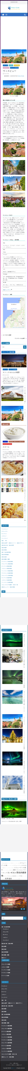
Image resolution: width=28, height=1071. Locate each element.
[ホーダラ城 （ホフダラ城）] (12, 395)
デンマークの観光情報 (6, 566)
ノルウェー (4, 536)
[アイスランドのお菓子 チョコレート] (12, 490)
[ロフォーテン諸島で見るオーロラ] (12, 763)
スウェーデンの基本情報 (7, 575)
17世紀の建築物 (4, 863)
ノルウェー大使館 (5, 967)
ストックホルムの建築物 (9, 876)
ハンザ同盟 (19, 876)
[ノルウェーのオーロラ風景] (12, 679)
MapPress (14, 327)
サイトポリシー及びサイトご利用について (14, 1064)
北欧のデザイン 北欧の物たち (24, 659)
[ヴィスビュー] (12, 413)
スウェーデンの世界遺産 (20, 865)
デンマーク (4, 533)
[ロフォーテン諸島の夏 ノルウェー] (12, 701)
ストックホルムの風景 (11, 372)
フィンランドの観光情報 (7, 570)
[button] (14, 312)
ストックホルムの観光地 (8, 870)
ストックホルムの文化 (9, 867)
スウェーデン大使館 (5, 964)
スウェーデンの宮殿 (16, 878)
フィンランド (4, 538)
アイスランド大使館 (5, 972)
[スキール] (14, 427)
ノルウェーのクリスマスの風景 (24, 739)
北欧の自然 (4, 557)
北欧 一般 (4, 540)
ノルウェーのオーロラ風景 (24, 679)
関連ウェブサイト (7, 289)
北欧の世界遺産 (16, 65)
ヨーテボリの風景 (7, 335)
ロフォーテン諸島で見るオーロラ (24, 762)
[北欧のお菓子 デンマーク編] (12, 512)
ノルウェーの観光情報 (6, 568)
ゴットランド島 (10, 865)
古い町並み (11, 873)
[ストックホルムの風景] (14, 355)
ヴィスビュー (24, 413)
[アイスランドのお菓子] (12, 469)
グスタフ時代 (10, 863)
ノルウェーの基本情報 (6, 580)
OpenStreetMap (22, 327)
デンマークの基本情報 (6, 577)
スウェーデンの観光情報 (14, 67)
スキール (6, 447)
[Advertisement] (14, 35)
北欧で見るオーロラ (24, 640)
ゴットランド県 (16, 863)
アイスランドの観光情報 (7, 561)
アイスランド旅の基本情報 (24, 785)
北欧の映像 (4, 550)
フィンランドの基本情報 (7, 582)
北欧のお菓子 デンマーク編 (24, 512)
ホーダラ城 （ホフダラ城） (24, 395)
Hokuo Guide (6, 73)
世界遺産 (8, 879)
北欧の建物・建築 (6, 67)
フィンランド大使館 (5, 969)
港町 (14, 870)
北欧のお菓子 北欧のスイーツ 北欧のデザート (16, 441)
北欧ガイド (3, 957)
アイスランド (5, 441)
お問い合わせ (15, 1063)
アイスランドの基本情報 (7, 573)
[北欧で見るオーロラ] (12, 640)
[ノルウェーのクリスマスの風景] (12, 740)
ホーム (11, 1063)
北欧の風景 (11, 65)
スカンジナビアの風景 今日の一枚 (9, 584)
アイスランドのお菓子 (20, 338)
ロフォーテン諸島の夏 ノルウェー (24, 701)
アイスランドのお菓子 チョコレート (24, 490)
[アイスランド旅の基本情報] (12, 785)
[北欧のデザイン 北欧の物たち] (12, 659)
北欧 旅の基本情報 (6, 552)
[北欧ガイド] (3, 14)
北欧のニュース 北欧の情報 (8, 587)
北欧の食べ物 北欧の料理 (7, 545)
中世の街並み (19, 870)
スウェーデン (5, 65)
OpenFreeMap (17, 327)
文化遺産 (3, 867)
